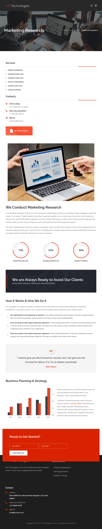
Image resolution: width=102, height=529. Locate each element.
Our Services (75, 30)
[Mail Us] (6, 118)
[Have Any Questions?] (6, 111)
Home (65, 30)
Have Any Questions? (17, 111)
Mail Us (12, 118)
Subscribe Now (18, 453)
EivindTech (72, 523)
